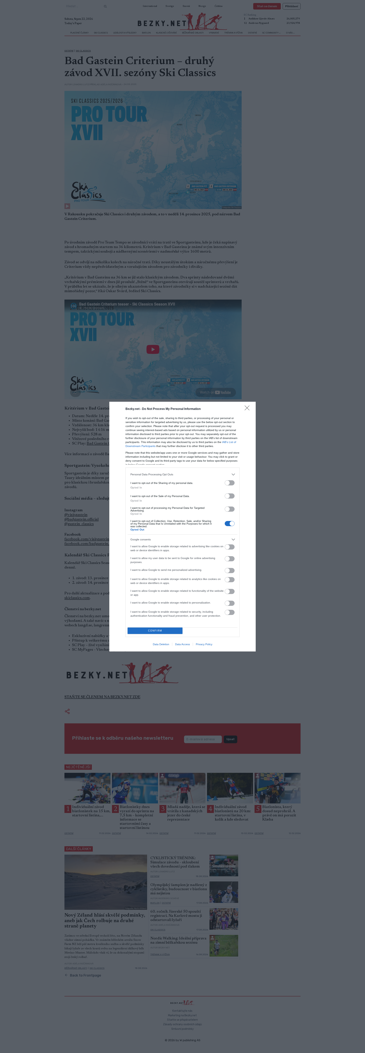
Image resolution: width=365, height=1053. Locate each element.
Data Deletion (161, 644)
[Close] (248, 409)
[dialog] (182, 526)
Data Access (182, 644)
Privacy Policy (204, 644)
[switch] (230, 482)
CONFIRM (155, 630)
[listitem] (182, 474)
